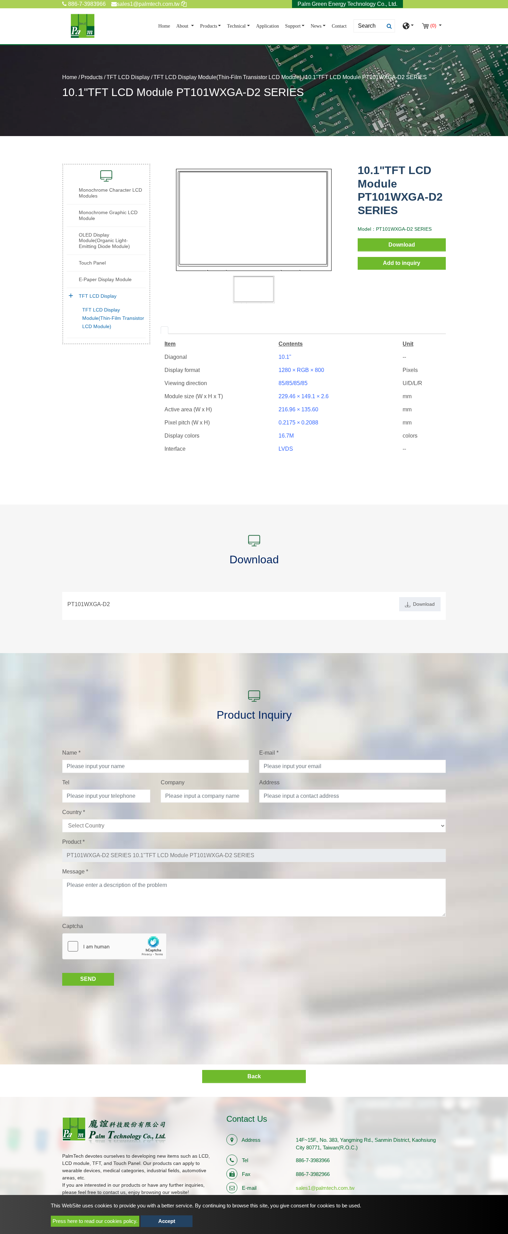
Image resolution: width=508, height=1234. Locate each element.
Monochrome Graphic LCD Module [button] (108, 215)
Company (173, 782)
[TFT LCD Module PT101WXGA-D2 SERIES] (254, 219)
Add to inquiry (401, 263)
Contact (339, 26)
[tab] (164, 330)
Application (267, 26)
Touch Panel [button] (92, 263)
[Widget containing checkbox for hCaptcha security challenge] (114, 946)
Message (75, 871)
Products (92, 77)
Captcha (72, 926)
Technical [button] (236, 26)
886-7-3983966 (86, 4)
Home (165, 26)
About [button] (183, 26)
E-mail (269, 753)
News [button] (316, 26)
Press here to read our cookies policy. (95, 1221)
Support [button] (293, 26)
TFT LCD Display (128, 77)
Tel (65, 782)
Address (269, 782)
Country (73, 812)
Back (254, 1076)
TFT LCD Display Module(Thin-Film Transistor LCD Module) (227, 77)
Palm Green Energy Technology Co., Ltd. (347, 4)
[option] (254, 219)
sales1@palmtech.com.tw (325, 1188)
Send (88, 979)
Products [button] (208, 26)
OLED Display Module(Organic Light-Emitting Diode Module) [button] (104, 240)
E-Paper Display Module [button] (105, 279)
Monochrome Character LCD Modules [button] (110, 193)
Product (73, 842)
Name (71, 753)
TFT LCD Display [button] (97, 296)
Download (401, 245)
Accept (166, 1221)
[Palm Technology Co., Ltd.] (82, 25)
